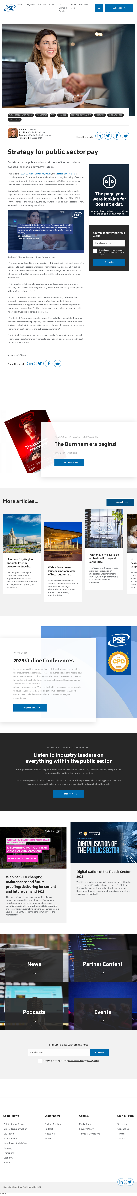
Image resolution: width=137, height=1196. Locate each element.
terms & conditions (106, 252)
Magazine (30, 4)
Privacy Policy (86, 1129)
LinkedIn (121, 1139)
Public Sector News (13, 1124)
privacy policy (93, 1061)
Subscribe (117, 8)
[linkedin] (121, 1182)
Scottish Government (65, 174)
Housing (7, 1148)
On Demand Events (63, 8)
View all (120, 502)
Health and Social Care (15, 1143)
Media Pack (73, 6)
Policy (6, 1163)
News (20, 4)
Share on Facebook (117, 136)
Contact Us (123, 1129)
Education (8, 1134)
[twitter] (130, 1182)
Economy (8, 1158)
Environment (10, 1139)
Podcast (42, 4)
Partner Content (53, 1124)
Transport (8, 1153)
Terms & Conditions (89, 1134)
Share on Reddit (125, 136)
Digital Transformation (15, 1129)
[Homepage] (10, 8)
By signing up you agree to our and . (111, 252)
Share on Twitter (108, 136)
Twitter (121, 1134)
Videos (48, 1139)
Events (52, 4)
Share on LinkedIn (99, 136)
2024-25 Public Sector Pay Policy (36, 174)
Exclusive (83, 4)
